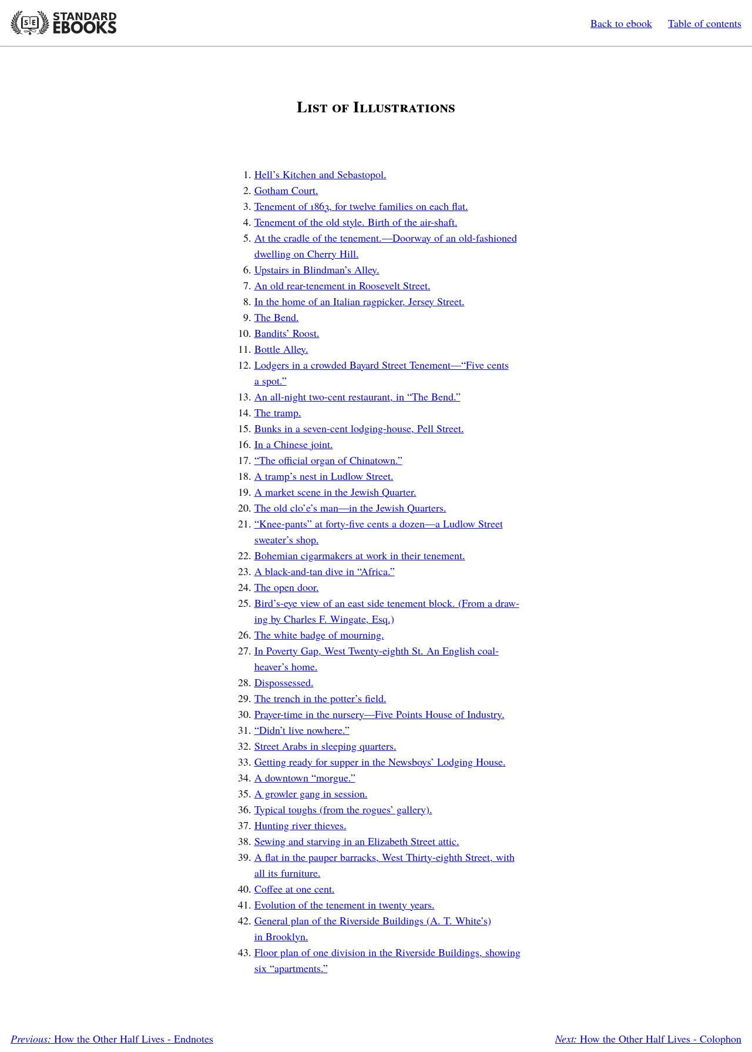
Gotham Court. (286, 190)
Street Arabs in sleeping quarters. (325, 746)
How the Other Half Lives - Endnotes (112, 1038)
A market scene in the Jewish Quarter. (335, 492)
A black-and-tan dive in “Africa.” (324, 571)
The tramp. (277, 412)
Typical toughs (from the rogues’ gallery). (343, 809)
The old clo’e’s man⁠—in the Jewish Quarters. (350, 507)
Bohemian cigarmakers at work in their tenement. (359, 555)
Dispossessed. (284, 682)
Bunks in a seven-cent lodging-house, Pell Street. (359, 428)
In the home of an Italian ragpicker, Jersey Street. (359, 301)
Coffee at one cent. (294, 888)
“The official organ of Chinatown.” (328, 460)
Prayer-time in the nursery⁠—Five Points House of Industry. (379, 714)
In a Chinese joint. (293, 444)
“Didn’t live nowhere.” (302, 730)
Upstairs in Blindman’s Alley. (317, 269)
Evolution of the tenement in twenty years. (344, 904)
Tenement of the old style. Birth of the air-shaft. (356, 222)
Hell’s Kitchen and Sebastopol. (320, 174)
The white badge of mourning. (319, 634)
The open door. (286, 587)
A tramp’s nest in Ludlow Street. (324, 476)
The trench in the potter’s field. (320, 698)
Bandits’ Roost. (287, 333)
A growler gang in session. (311, 793)
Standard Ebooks (63, 23)
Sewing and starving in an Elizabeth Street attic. (356, 841)
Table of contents (704, 23)
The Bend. (276, 317)
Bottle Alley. (281, 349)
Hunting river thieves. (300, 825)
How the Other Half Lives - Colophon (648, 1038)
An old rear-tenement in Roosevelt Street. (342, 285)
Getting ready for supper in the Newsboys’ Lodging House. (380, 761)
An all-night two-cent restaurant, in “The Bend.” (357, 396)
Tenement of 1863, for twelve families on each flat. (361, 206)
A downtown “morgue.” (304, 777)
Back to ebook (621, 23)
